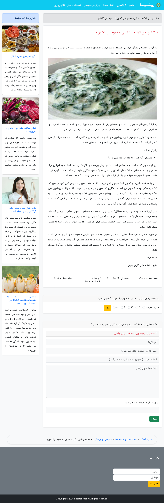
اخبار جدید (108, 5)
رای (107, 308)
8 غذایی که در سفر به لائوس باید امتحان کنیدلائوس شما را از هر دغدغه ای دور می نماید (21, 300)
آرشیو (132, 5)
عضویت (154, 484)
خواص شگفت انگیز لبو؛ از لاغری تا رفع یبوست (21, 130)
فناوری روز (59, 5)
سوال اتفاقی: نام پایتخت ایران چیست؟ (138, 403)
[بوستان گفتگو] (150, 5)
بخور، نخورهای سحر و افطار (24, 56)
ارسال (154, 419)
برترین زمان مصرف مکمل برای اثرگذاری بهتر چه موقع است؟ (22, 209)
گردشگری (121, 5)
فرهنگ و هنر (74, 5)
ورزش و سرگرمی (91, 5)
